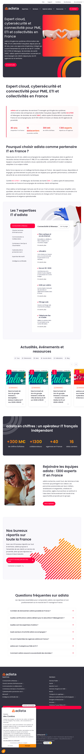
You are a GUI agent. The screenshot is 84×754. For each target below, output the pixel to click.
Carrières (58, 2)
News (37, 358)
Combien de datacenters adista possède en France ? (30, 611)
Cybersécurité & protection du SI (12, 691)
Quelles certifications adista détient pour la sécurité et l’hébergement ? (37, 618)
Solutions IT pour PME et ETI (57, 705)
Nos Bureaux (67, 2)
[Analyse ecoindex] (47, 744)
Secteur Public (53, 681)
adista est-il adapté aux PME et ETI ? (24, 646)
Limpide (40, 743)
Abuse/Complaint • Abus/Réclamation (59, 739)
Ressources (59, 9)
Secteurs (35, 9)
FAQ (43, 2)
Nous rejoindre (7, 719)
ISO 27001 (15, 181)
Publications (59, 358)
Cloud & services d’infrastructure (12, 683)
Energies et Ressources (56, 699)
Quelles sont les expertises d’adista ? (24, 625)
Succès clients (47, 358)
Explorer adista (47, 9)
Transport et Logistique (56, 694)
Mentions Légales (46, 737)
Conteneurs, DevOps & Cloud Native (13, 689)
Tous (18, 358)
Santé (51, 683)
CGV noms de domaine (38, 739)
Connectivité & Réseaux (9, 681)
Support (50, 2)
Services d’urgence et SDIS (57, 689)
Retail (51, 691)
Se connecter (78, 2)
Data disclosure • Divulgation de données (42, 740)
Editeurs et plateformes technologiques (61, 697)
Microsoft (5, 694)
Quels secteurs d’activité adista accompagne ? (28, 632)
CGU (54, 737)
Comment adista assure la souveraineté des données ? (31, 653)
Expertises (25, 9)
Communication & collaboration (12, 686)
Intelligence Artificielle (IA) (10, 697)
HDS (48, 181)
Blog (68, 358)
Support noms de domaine (11, 716)
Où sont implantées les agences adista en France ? (29, 639)
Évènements (27, 358)
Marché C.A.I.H (53, 686)
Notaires (51, 702)
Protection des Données (65, 737)
